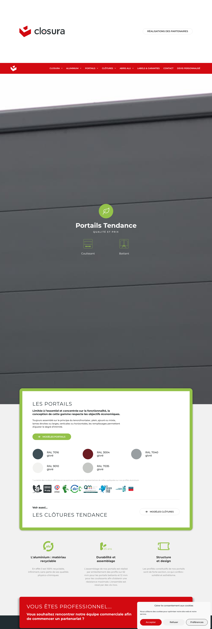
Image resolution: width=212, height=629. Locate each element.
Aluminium (72, 68)
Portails (90, 68)
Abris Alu (125, 68)
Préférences (196, 622)
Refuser (174, 622)
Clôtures (107, 68)
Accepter (151, 622)
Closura (55, 68)
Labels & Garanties (148, 68)
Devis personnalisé (188, 68)
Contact (168, 68)
